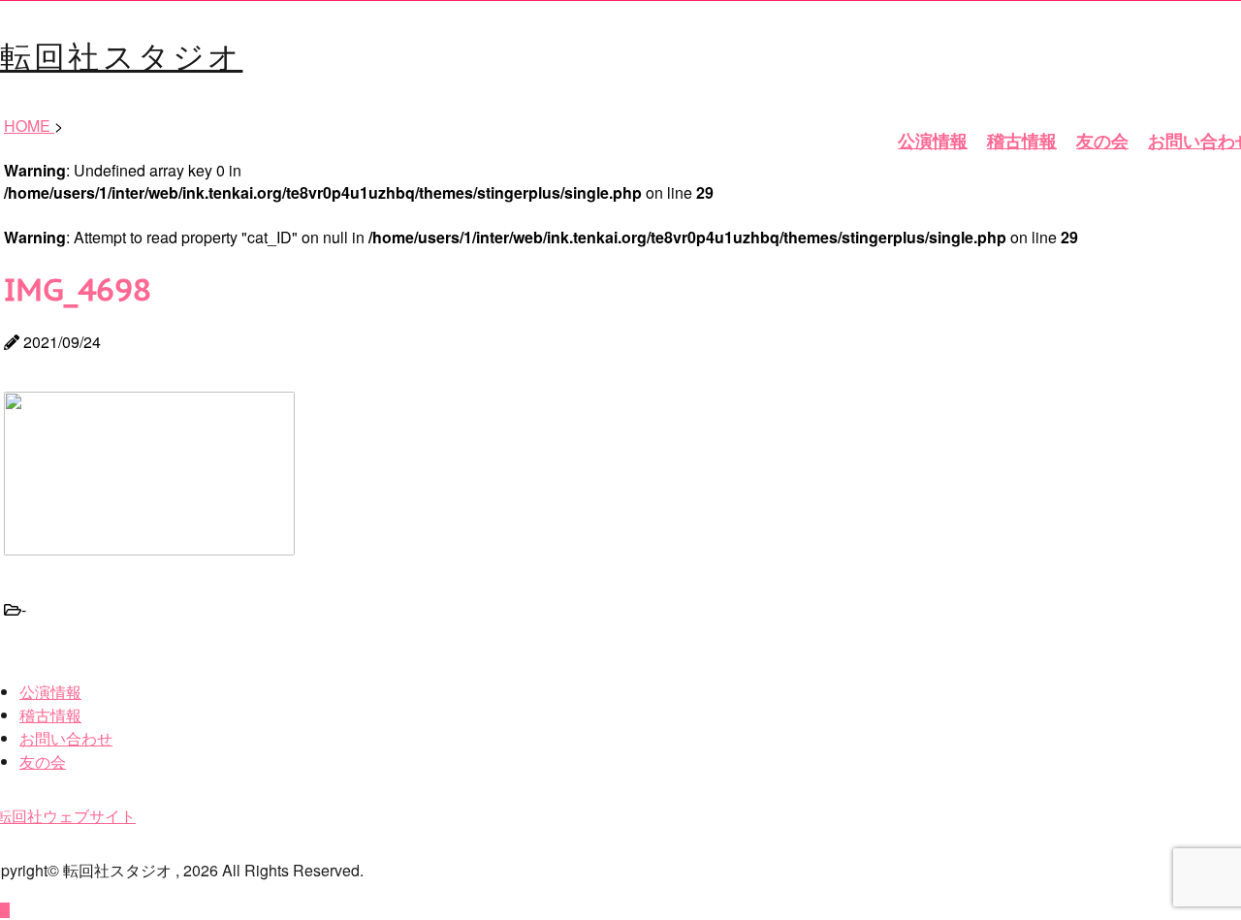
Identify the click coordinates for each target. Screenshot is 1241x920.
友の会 (1102, 140)
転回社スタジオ (121, 54)
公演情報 (933, 140)
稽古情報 (1022, 140)
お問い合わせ (65, 738)
